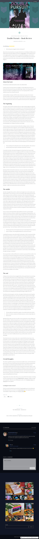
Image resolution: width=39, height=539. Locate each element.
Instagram (5, 381)
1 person (12, 440)
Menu (35, 1)
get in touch (23, 388)
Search (6, 524)
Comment (32, 468)
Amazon (26, 378)
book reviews (20, 390)
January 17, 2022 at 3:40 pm (12, 434)
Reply (35, 432)
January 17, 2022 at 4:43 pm (14, 446)
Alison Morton (12, 432)
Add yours (34, 427)
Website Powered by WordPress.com (19, 536)
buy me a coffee (21, 391)
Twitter (31, 380)
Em (16, 41)
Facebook (28, 380)
